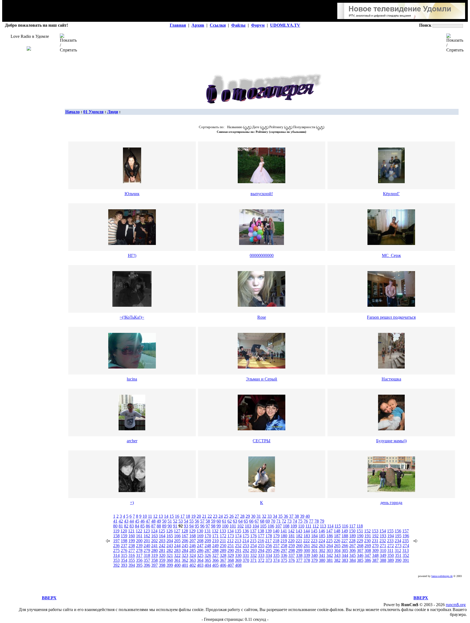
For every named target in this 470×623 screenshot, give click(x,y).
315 (124, 555)
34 (275, 516)
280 (154, 550)
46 (142, 521)
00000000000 (262, 255)
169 (200, 535)
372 (261, 560)
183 (307, 535)
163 (154, 535)
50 (164, 521)
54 (186, 521)
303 (329, 550)
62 (229, 521)
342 (329, 555)
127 (177, 531)
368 (230, 560)
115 (338, 526)
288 (215, 550)
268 (360, 545)
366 (215, 560)
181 (291, 535)
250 (223, 545)
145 (314, 531)
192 (375, 535)
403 (200, 565)
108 (286, 526)
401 (185, 565)
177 (261, 535)
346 (360, 555)
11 (150, 516)
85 (142, 526)
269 (367, 545)
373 (268, 560)
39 (302, 516)
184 (314, 535)
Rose (261, 317)
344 (345, 555)
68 (262, 521)
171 (215, 535)
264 (329, 545)
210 (215, 540)
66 (251, 521)
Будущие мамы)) (391, 440)
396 (147, 565)
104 (255, 526)
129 (192, 531)
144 (306, 531)
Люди (112, 111)
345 (352, 555)
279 (147, 550)
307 (360, 550)
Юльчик (132, 193)
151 (360, 531)
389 (390, 560)
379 (314, 560)
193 (383, 535)
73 (289, 521)
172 (223, 535)
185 (322, 535)
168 (192, 535)
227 (344, 540)
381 (329, 560)
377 (299, 560)
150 (352, 531)
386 (367, 560)
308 (367, 550)
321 (169, 555)
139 (268, 531)
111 (308, 526)
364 (200, 560)
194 (390, 535)
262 (314, 545)
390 (398, 560)
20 (199, 516)
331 (246, 555)
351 (398, 555)
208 (200, 540)
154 (382, 531)
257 (276, 545)
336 (284, 555)
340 (314, 555)
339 (307, 555)
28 (242, 516)
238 (131, 545)
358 (154, 560)
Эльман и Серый (261, 379)
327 (215, 555)
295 (268, 550)
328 (223, 555)
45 (137, 521)
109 (293, 526)
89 (164, 526)
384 (352, 560)
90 (170, 526)
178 (268, 535)
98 (213, 526)
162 (147, 535)
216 (261, 540)
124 (154, 531)
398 (162, 565)
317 (139, 555)
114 (330, 526)
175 (246, 535)
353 (116, 560)
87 (153, 526)
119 (116, 531)
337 (291, 555)
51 (170, 521)
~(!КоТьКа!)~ (132, 317)
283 (177, 550)
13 (161, 516)
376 (291, 560)
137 (253, 531)
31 (258, 516)
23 (215, 516)
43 (126, 521)
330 (238, 555)
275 (116, 550)
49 (159, 521)
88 (159, 526)
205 (177, 540)
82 (126, 526)
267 (352, 545)
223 (314, 540)
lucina (132, 379)
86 (148, 526)
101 (233, 526)
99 (219, 526)
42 (121, 521)
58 (208, 521)
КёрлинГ (391, 193)
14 (166, 516)
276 (124, 550)
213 (238, 540)
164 (162, 535)
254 (253, 545)
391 (406, 560)
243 (169, 545)
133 (222, 531)
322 (177, 555)
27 (237, 516)
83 (131, 526)
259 (291, 545)
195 (398, 535)
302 (322, 550)
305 (345, 550)
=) (132, 502)
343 (337, 555)
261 (307, 545)
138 (261, 531)
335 (276, 555)
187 (337, 535)
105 (263, 526)
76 (306, 521)
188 (345, 535)
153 (375, 531)
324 (192, 555)
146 (322, 531)
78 (316, 521)
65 (246, 521)
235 (405, 540)
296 (276, 550)
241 (154, 545)
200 (139, 540)
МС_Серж (391, 255)
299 (299, 550)
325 (200, 555)
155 (390, 531)
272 (390, 545)
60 (219, 521)
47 (148, 521)
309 (375, 550)
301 (314, 550)
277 (131, 550)
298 (291, 550)
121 (131, 531)
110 (301, 526)
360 (169, 560)
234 (398, 540)
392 (116, 565)
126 (169, 531)
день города (391, 502)
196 (406, 535)
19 (193, 516)
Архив (197, 25)
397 (154, 565)
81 (121, 526)
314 (116, 555)
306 (352, 550)
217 (268, 540)
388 (383, 560)
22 (210, 516)
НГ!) (132, 255)
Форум (258, 25)
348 (375, 555)
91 (175, 526)
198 (124, 540)
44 (131, 521)
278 (139, 550)
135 (238, 531)
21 (204, 516)
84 (137, 526)
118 (360, 526)
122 (139, 531)
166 (177, 535)
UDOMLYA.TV (285, 25)
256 (268, 545)
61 (224, 521)
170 (208, 535)
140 (276, 531)
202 (154, 540)
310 (383, 550)
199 (131, 540)
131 (207, 531)
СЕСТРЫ (261, 440)
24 (220, 516)
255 (261, 545)
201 (147, 540)
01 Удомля (93, 111)
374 (276, 560)
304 (337, 550)
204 (169, 540)
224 (322, 540)
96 (202, 526)
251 (230, 545)
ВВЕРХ (49, 598)
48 (153, 521)
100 (225, 526)
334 (268, 555)
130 (200, 531)
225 (329, 540)
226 (337, 540)
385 (360, 560)
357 (147, 560)
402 (192, 565)
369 (238, 560)
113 (323, 526)
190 (360, 535)
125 (162, 531)
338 (299, 555)
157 (405, 531)
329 (230, 555)
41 (115, 521)
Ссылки (218, 25)
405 (215, 565)
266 (345, 545)
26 (231, 516)
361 (177, 560)
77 (311, 521)
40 (307, 516)
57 (202, 521)
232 (382, 540)
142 (291, 531)
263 (322, 545)
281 (162, 550)
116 (345, 526)
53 (180, 521)
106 (271, 526)
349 (383, 555)
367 (223, 560)
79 (322, 521)
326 (208, 555)
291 (238, 550)
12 (155, 516)
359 (162, 560)
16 (177, 516)
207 (192, 540)
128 (184, 531)
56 (197, 521)
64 (240, 521)
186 (329, 535)
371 (253, 560)
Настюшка (391, 379)
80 (115, 526)
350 (390, 555)
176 (253, 535)
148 (337, 531)
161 (139, 535)
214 (245, 540)
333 (261, 555)
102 (240, 526)
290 (230, 550)
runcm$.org (456, 604)
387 (375, 560)
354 (124, 560)
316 (131, 555)
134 (230, 531)
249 (215, 545)
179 (276, 535)
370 (246, 560)
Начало (72, 111)
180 (284, 535)
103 (248, 526)
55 (191, 521)
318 (147, 555)
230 (367, 540)
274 (406, 545)
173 (230, 535)
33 (269, 516)
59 (213, 521)
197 (116, 540)
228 (352, 540)
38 (297, 516)
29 (248, 516)
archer (132, 440)
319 (154, 555)
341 (322, 555)
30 (253, 516)
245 (185, 545)
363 (192, 560)
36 (286, 516)
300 (307, 550)
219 (283, 540)
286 (200, 550)
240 (147, 545)
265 (337, 545)
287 (208, 550)
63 (235, 521)
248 (208, 545)
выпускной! (262, 193)
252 (238, 545)
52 (175, 521)
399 (169, 565)
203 (162, 540)
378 (307, 560)
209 (208, 540)
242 (162, 545)
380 (322, 560)
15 (171, 516)
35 (280, 516)
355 (131, 560)
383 (345, 560)
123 (146, 531)
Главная (178, 25)
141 (283, 531)
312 (398, 550)
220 (291, 540)
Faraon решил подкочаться (391, 317)
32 (264, 516)
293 (253, 550)
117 (352, 526)
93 (186, 526)
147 (329, 531)
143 (299, 531)
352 (406, 555)
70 (273, 521)
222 (306, 540)
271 (383, 545)
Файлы (238, 25)
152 (367, 531)
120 (123, 531)
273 (398, 545)
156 (398, 531)
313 (405, 550)
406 (223, 565)
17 (182, 516)
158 (116, 535)
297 (284, 550)
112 (316, 526)
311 (390, 550)
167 (185, 535)
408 (238, 565)
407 (230, 565)
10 (145, 516)
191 (367, 535)
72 (284, 521)
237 (124, 545)
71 (278, 521)
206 (185, 540)
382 (337, 560)
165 (169, 535)
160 (131, 535)
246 (192, 545)
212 (230, 540)
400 (177, 565)
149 (344, 531)
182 (299, 535)
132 (215, 531)
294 (261, 550)
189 (352, 535)
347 (367, 555)
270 (375, 545)
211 (223, 540)
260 (299, 545)
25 (226, 516)
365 (208, 560)
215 (253, 540)
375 (284, 560)
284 (185, 550)
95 (197, 526)
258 (284, 545)
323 (185, 555)
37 (291, 516)
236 (116, 545)
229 (360, 540)
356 (139, 560)
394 (131, 565)
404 (208, 565)
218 (276, 540)
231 (375, 540)
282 (169, 550)
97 (208, 526)
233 (390, 540)
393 (124, 565)
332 (253, 555)
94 (191, 526)
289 (223, 550)
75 (300, 521)
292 (246, 550)
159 (124, 535)
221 (299, 540)
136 (245, 531)
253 (246, 545)
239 (139, 545)
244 (177, 545)
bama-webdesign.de (442, 576)
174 (238, 535)
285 (192, 550)
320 (162, 555)
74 (295, 521)
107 (278, 526)
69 (267, 521)
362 (185, 560)
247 (200, 545)
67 (257, 521)
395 (139, 565)
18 (188, 516)
